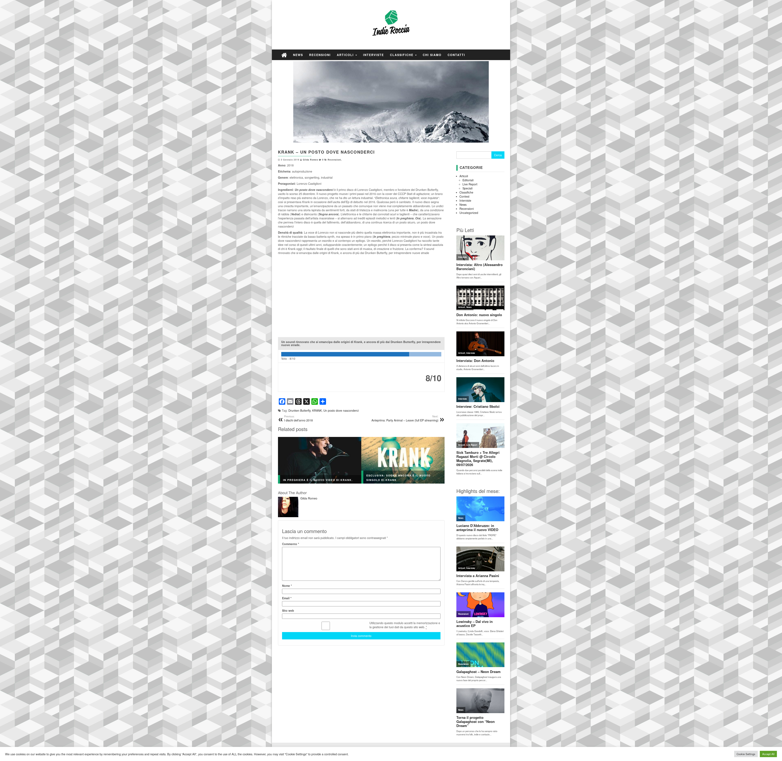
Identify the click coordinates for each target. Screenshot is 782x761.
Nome (287, 586)
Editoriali (467, 180)
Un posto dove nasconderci (341, 410)
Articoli (346, 55)
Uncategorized (468, 213)
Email (286, 598)
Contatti (456, 55)
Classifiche (402, 55)
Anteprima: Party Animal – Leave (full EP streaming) (404, 418)
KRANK (317, 410)
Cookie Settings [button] (746, 754)
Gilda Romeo (310, 159)
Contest (464, 196)
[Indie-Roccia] (284, 54)
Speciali (467, 188)
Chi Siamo (432, 55)
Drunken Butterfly (299, 410)
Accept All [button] (768, 754)
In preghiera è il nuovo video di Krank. (318, 480)
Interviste (373, 55)
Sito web (288, 610)
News (298, 55)
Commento (290, 544)
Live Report (469, 184)
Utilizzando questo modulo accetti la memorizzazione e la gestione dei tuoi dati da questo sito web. (404, 625)
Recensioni (320, 55)
